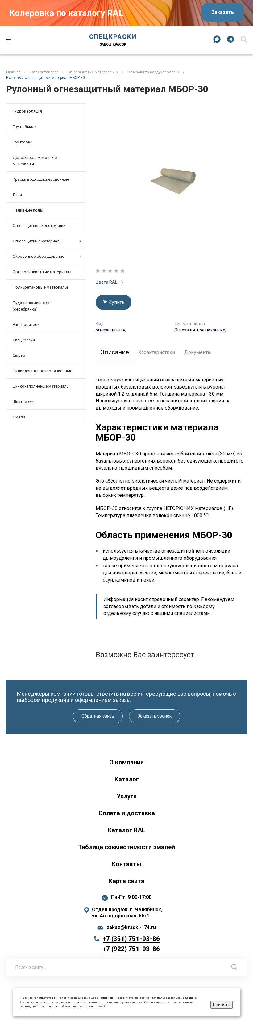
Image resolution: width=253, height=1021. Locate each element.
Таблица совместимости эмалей (126, 847)
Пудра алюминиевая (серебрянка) (32, 305)
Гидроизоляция (27, 111)
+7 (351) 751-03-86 (131, 938)
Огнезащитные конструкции (39, 225)
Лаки (17, 194)
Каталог (126, 779)
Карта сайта (126, 881)
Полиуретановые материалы (40, 287)
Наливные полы (28, 210)
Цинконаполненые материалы (41, 386)
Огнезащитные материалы (38, 241)
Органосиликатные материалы (42, 272)
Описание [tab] (114, 352)
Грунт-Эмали (25, 126)
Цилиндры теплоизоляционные (42, 370)
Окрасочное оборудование (38, 256)
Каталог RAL (126, 830)
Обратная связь (97, 716)
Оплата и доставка (126, 813)
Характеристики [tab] (156, 352)
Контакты (126, 864)
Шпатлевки (23, 401)
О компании (126, 762)
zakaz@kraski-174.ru (131, 927)
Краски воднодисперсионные (41, 179)
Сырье (19, 355)
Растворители (26, 324)
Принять (221, 1004)
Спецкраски (24, 340)
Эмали (19, 417)
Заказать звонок (155, 716)
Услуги (127, 796)
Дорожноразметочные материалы (35, 160)
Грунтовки (22, 142)
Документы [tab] (198, 352)
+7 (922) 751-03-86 (131, 949)
